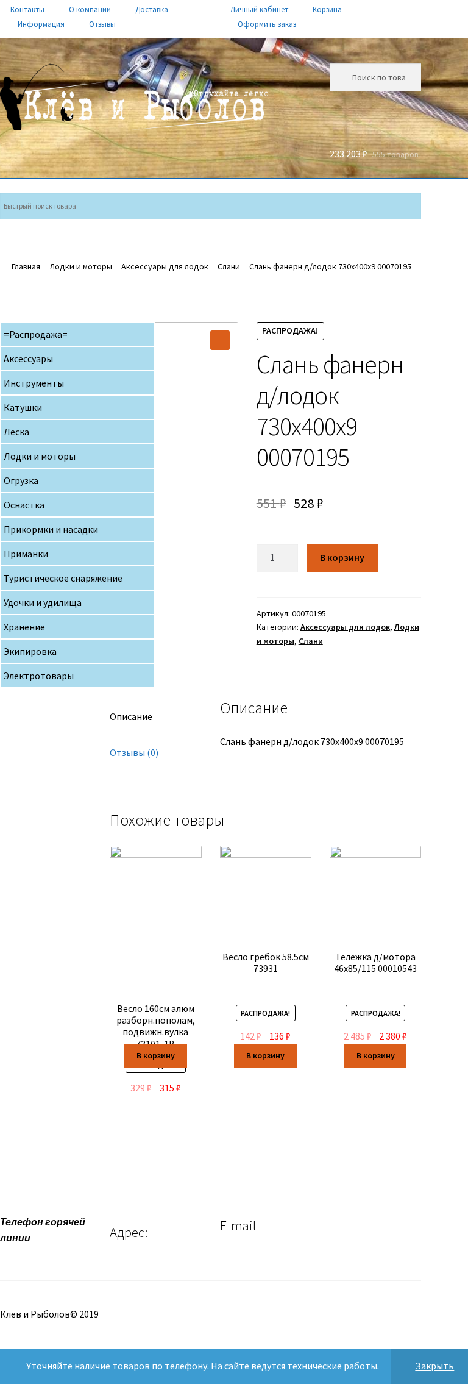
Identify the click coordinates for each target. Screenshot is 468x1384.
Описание (131, 716)
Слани (229, 266)
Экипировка (30, 651)
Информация (41, 24)
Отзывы (102, 24)
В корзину (342, 557)
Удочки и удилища (43, 602)
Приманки (26, 554)
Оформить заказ (267, 24)
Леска (16, 432)
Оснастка (24, 505)
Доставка (151, 9)
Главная (26, 266)
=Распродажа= (36, 334)
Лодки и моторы (80, 266)
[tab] (155, 717)
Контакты (27, 9)
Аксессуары (28, 358)
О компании (90, 9)
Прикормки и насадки (51, 529)
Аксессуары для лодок (164, 266)
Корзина (327, 9)
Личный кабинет (259, 9)
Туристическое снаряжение (63, 578)
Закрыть (434, 1366)
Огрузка (21, 480)
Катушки (23, 407)
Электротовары (39, 675)
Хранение (24, 627)
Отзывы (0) (134, 752)
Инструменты (34, 383)
